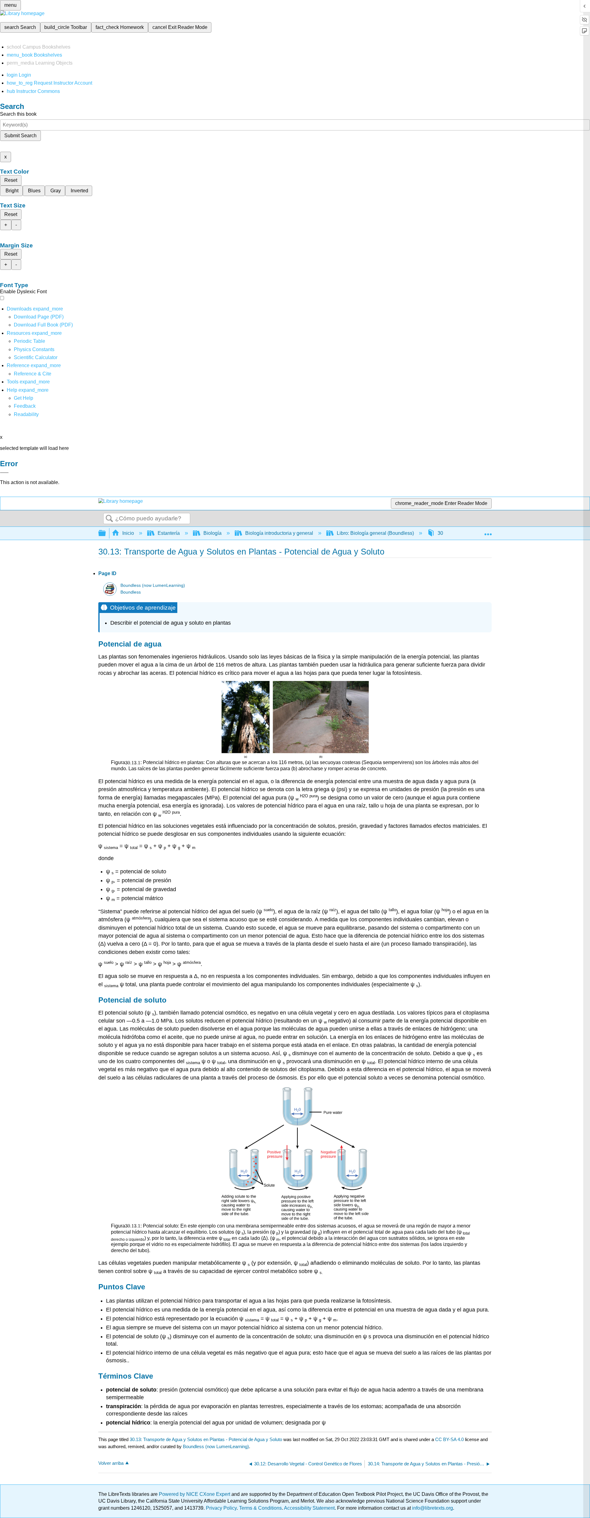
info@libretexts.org (432, 1508)
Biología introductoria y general (279, 533)
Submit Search (20, 135)
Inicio (128, 533)
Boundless (130, 592)
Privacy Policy (221, 1508)
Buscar (109, 519)
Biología (212, 533)
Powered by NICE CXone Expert (195, 1494)
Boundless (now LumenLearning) (152, 585)
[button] (25, 406)
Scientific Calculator (35, 357)
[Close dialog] (4, 472)
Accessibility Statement (309, 1508)
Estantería (168, 533)
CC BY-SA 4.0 (449, 1439)
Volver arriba (111, 1463)
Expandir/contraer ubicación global (488, 531)
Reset (10, 180)
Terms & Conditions (260, 1508)
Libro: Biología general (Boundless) (375, 533)
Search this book (18, 114)
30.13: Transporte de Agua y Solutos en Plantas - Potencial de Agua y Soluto (206, 1439)
